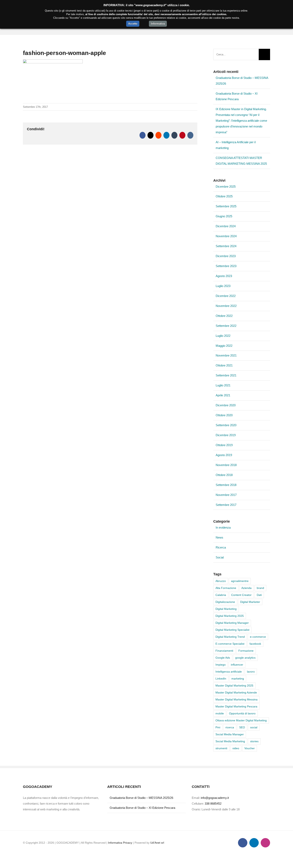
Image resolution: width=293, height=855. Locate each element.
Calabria (220, 595)
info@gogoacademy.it (215, 797)
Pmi (217, 727)
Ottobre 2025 (224, 196)
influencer (237, 664)
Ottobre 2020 (224, 415)
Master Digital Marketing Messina (236, 699)
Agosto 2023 (224, 276)
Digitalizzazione (225, 601)
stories (254, 741)
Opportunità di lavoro (242, 713)
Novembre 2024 (226, 236)
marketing (237, 678)
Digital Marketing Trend (230, 636)
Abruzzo (220, 581)
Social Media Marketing (230, 741)
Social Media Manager (229, 734)
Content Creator (241, 595)
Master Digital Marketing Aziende (236, 692)
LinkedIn (220, 678)
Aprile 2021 (223, 395)
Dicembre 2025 (226, 186)
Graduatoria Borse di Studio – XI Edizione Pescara (142, 807)
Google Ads (222, 657)
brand (260, 588)
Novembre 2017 (226, 495)
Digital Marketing (226, 608)
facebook (255, 643)
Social (220, 557)
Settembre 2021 (226, 375)
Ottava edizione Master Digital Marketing (241, 720)
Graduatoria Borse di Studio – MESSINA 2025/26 (141, 797)
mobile (219, 713)
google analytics (245, 657)
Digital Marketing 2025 (229, 615)
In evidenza (223, 527)
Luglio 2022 (223, 335)
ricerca (229, 727)
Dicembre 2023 (226, 256)
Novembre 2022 (226, 306)
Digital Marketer (250, 601)
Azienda (246, 588)
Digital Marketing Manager (232, 622)
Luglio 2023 (223, 286)
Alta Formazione (225, 588)
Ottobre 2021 (224, 365)
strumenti (221, 748)
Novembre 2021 (226, 355)
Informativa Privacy (120, 842)
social (253, 727)
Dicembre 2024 (226, 226)
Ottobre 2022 (224, 315)
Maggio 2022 (224, 345)
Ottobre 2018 (224, 475)
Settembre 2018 (226, 485)
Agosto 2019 (224, 455)
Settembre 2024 (226, 246)
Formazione (246, 650)
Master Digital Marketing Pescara (236, 706)
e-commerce (258, 636)
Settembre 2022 (226, 325)
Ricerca (221, 547)
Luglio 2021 (223, 385)
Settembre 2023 (226, 266)
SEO (242, 727)
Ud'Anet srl (157, 842)
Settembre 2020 (226, 425)
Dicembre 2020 (226, 405)
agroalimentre (240, 581)
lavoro (251, 671)
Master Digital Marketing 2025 (234, 685)
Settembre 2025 (226, 206)
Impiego (220, 664)
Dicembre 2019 (226, 435)
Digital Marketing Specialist (232, 629)
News (219, 537)
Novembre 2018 (226, 465)
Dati (259, 595)
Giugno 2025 (224, 216)
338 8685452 (213, 803)
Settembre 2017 (226, 504)
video (235, 748)
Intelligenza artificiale (228, 671)
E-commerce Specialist (229, 643)
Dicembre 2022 (226, 296)
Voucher (249, 748)
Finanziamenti (224, 650)
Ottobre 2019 (224, 445)
